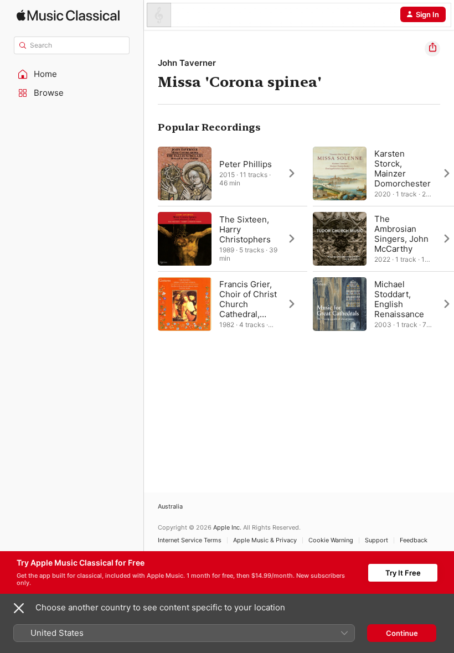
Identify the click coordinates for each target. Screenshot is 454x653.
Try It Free (403, 572)
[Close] (19, 608)
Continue (402, 633)
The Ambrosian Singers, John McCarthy (401, 234)
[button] (72, 74)
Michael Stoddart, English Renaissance (399, 299)
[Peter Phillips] (232, 173)
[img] (68, 15)
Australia (170, 507)
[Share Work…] (432, 48)
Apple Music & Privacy (265, 540)
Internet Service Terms (189, 540)
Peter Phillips (245, 164)
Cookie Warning (330, 540)
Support (376, 540)
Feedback (413, 540)
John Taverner (187, 63)
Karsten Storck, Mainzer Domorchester (402, 168)
